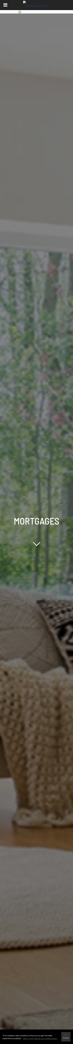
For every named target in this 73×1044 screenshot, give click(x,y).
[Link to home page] (36, 5)
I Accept (66, 1036)
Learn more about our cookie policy (40, 1038)
